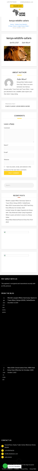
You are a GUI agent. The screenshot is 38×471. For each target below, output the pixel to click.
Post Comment (14, 173)
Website (6, 159)
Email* (6, 152)
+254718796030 (9, 450)
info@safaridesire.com (11, 454)
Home (12, 24)
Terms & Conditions (7, 469)
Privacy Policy (24, 469)
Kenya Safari (33, 469)
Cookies (16, 469)
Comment (7, 128)
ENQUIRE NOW (17, 6)
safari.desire (8, 457)
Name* (6, 145)
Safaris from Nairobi (21, 24)
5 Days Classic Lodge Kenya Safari (18, 26)
